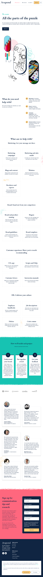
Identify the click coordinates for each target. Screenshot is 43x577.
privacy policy (26, 526)
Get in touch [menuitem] (14, 554)
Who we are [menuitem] (15, 551)
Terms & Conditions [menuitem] (15, 556)
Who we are (24, 2)
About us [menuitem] (13, 552)
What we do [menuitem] (15, 542)
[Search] (41, 2)
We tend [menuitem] (13, 547)
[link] (6, 2)
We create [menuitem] (14, 545)
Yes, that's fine (26, 572)
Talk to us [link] (36, 2)
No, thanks (35, 572)
